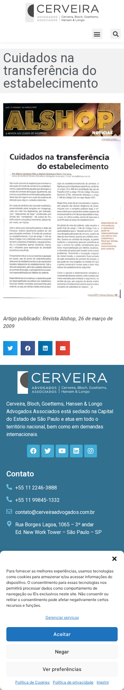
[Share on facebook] (28, 348)
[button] (114, 559)
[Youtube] (62, 451)
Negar (62, 652)
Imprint (103, 682)
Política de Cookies (32, 682)
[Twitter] (47, 451)
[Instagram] (90, 451)
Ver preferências (62, 669)
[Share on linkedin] (45, 348)
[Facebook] (33, 451)
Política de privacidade (73, 682)
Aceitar (62, 634)
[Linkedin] (76, 451)
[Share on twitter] (10, 348)
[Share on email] (63, 348)
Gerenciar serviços (62, 617)
